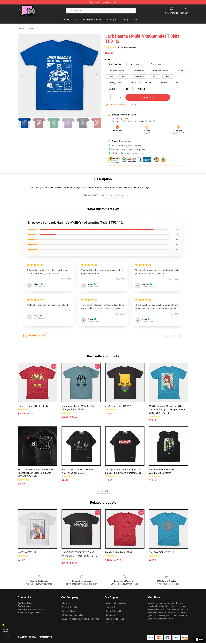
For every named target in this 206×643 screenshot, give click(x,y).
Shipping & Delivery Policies (117, 603)
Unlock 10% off (5, 630)
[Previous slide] (22, 75)
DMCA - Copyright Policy (72, 615)
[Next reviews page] (180, 336)
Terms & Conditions (70, 607)
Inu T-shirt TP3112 (27, 552)
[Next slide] (96, 75)
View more (103, 491)
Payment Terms (112, 607)
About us (66, 603)
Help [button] (201, 639)
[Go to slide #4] (68, 123)
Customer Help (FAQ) (115, 619)
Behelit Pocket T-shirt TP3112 (120, 552)
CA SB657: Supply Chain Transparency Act (80, 619)
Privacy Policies (69, 611)
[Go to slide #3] (53, 123)
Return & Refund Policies (116, 611)
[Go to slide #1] (24, 123)
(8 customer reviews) (127, 47)
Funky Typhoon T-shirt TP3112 (33, 406)
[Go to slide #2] (39, 123)
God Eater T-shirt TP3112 (161, 552)
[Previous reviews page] (166, 336)
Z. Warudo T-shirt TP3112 (118, 406)
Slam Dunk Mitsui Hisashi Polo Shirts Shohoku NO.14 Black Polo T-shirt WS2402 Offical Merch (36, 473)
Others (30, 28)
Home (21, 28)
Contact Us (110, 615)
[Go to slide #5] (83, 123)
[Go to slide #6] (97, 123)
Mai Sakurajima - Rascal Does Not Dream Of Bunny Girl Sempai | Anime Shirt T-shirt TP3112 (167, 409)
